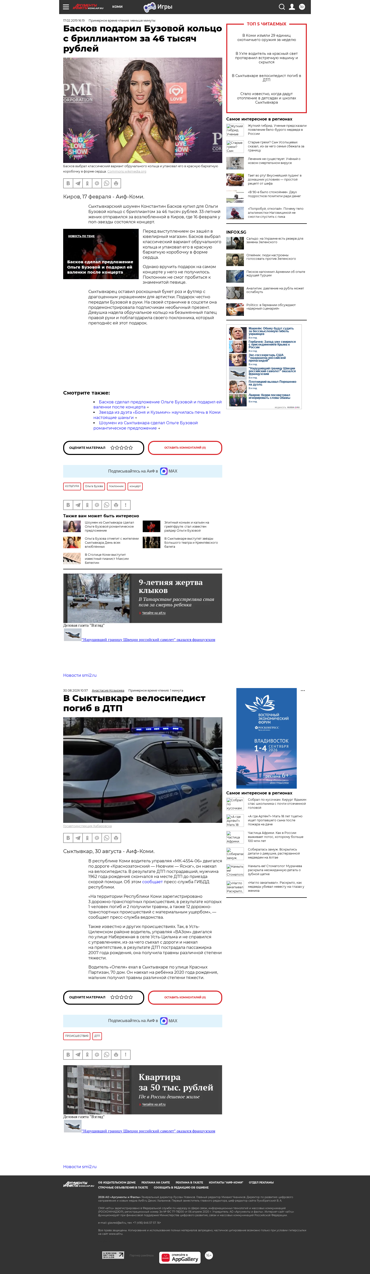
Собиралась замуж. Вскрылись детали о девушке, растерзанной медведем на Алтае (274, 853)
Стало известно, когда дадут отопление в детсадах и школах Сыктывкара (266, 98)
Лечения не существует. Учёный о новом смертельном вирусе (274, 161)
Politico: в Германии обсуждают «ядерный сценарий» (271, 306)
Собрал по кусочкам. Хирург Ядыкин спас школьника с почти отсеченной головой (277, 804)
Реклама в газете (189, 1182)
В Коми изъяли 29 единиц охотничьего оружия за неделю (266, 37)
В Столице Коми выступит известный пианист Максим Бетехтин (107, 559)
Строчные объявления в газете (123, 1187)
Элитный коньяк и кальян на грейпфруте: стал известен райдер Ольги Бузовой (186, 526)
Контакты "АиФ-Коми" (226, 1182)
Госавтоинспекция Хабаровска (87, 826)
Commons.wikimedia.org (126, 171)
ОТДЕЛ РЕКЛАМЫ (261, 1182)
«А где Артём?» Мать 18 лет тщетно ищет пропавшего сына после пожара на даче (275, 820)
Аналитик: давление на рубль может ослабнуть (275, 290)
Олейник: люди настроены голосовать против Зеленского (271, 257)
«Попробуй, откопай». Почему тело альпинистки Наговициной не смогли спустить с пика (276, 213)
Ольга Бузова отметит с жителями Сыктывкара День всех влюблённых (112, 542)
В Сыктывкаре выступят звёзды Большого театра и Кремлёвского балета (191, 542)
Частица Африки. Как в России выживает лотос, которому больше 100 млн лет (275, 837)
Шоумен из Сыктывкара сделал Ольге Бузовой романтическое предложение (145, 425)
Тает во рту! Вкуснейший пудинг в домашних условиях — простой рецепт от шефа (275, 179)
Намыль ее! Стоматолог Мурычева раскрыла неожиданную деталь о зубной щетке (275, 870)
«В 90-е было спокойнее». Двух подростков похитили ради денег (274, 194)
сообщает (153, 881)
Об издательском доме (117, 1182)
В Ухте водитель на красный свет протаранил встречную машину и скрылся (266, 58)
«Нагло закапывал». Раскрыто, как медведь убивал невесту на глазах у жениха (276, 887)
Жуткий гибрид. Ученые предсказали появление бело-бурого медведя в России (277, 130)
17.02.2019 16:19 (74, 20)
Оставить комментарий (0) (185, 447)
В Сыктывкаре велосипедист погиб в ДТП (266, 78)
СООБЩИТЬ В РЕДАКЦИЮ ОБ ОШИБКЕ (181, 1187)
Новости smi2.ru (80, 675)
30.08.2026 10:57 (75, 690)
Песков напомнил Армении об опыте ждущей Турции (275, 273)
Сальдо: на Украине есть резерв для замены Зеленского (274, 240)
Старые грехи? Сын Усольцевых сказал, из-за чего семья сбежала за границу (276, 146)
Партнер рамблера (142, 1255)
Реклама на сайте (155, 1182)
